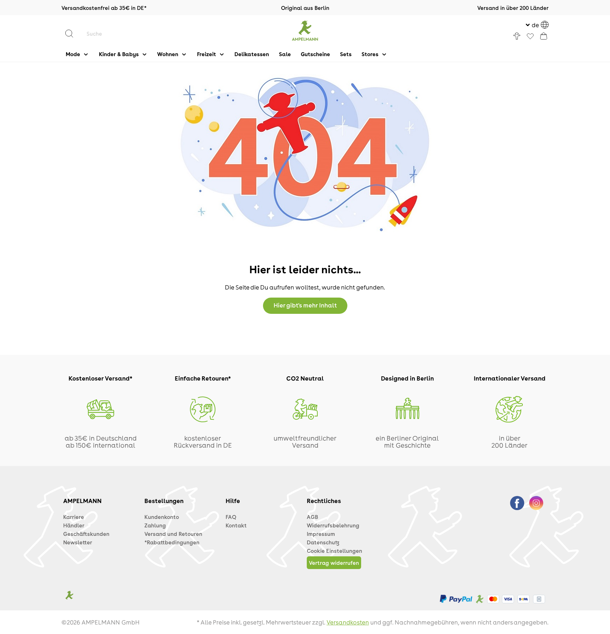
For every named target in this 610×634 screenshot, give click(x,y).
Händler (73, 525)
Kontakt (236, 525)
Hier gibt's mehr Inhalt (305, 305)
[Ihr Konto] (517, 36)
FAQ (231, 516)
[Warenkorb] (543, 36)
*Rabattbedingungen (171, 542)
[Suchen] (73, 33)
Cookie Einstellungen (334, 550)
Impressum (321, 533)
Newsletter (77, 542)
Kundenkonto (161, 516)
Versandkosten (348, 622)
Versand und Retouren (173, 533)
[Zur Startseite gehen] (305, 30)
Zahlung (155, 525)
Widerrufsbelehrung (333, 525)
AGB (312, 516)
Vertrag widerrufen (334, 562)
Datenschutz (323, 542)
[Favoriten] (530, 36)
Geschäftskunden (86, 533)
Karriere (73, 516)
